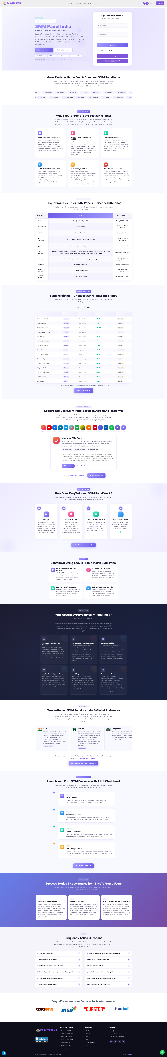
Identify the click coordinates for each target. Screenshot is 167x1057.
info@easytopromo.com (117, 1036)
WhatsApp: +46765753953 (118, 1033)
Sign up (160, 3)
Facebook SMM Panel (67, 1031)
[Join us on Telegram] (119, 1041)
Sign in (151, 3)
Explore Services (62, 50)
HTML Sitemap (90, 1048)
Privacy (124, 1054)
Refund (130, 1054)
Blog (87, 1039)
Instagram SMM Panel (67, 1033)
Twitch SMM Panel (66, 1048)
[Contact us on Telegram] (4, 1053)
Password (99, 31)
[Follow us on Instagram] (111, 1041)
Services (88, 1031)
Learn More (80, 466)
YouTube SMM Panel (66, 1036)
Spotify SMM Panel (66, 1045)
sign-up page (51, 522)
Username (99, 22)
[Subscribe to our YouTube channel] (115, 1041)
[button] (95, 3)
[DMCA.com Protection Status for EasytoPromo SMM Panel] (41, 1039)
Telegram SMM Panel (67, 1039)
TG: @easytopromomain (117, 1031)
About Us (88, 1036)
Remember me (102, 40)
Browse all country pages (86, 758)
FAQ (87, 1045)
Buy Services (69, 466)
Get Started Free (43, 50)
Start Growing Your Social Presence (82, 763)
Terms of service (90, 1042)
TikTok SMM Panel (66, 1042)
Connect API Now (83, 865)
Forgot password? (112, 61)
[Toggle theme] (146, 3)
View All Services (82, 390)
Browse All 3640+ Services (75, 475)
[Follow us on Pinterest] (123, 1041)
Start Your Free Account (82, 545)
